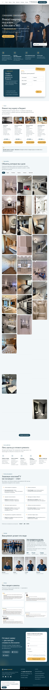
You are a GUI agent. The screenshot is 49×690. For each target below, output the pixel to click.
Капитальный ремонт (39, 675)
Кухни (8, 172)
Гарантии (18, 2)
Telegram (6, 655)
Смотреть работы (20, 36)
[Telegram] (3, 677)
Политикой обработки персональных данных (39, 655)
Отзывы (26, 2)
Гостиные (13, 172)
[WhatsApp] (6, 677)
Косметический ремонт (40, 673)
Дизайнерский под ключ (40, 677)
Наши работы (38, 679)
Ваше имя (28, 637)
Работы (10, 2)
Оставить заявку (42, 2)
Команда (22, 2)
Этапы (14, 2)
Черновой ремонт (38, 671)
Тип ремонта (29, 648)
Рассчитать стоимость (8, 36)
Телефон (28, 643)
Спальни (24, 172)
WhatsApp (15, 651)
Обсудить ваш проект (24, 435)
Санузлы (19, 172)
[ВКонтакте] (8, 677)
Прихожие (31, 172)
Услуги (6, 2)
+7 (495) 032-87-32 (26, 671)
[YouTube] (11, 677)
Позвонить (6, 651)
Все (3, 172)
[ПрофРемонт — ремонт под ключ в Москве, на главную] (3, 2)
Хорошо (4, 687)
